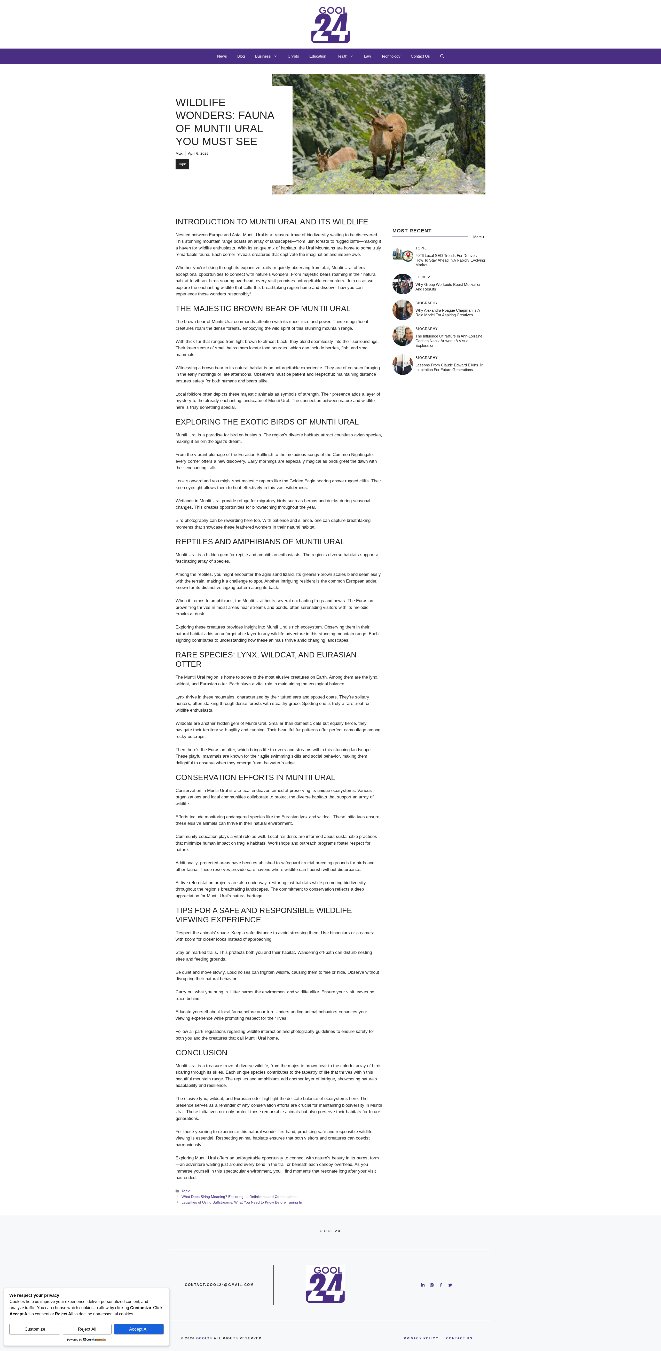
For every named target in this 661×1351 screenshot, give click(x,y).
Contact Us (420, 56)
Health (341, 56)
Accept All (138, 1329)
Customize (35, 1329)
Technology (390, 56)
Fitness (423, 277)
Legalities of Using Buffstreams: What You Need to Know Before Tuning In (242, 1202)
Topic (182, 164)
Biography (426, 303)
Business (263, 56)
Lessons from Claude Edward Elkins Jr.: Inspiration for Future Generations (449, 367)
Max (179, 153)
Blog (241, 56)
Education (317, 56)
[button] (442, 56)
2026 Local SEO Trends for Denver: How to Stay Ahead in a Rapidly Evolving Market (450, 260)
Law (367, 56)
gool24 (204, 1338)
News (222, 56)
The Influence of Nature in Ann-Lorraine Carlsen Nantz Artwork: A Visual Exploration (448, 341)
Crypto (293, 56)
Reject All (87, 1329)
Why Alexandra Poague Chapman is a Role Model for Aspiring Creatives (447, 312)
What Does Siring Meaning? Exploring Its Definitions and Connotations (239, 1197)
